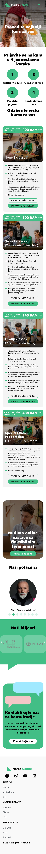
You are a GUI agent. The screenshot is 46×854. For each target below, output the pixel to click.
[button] (39, 5)
